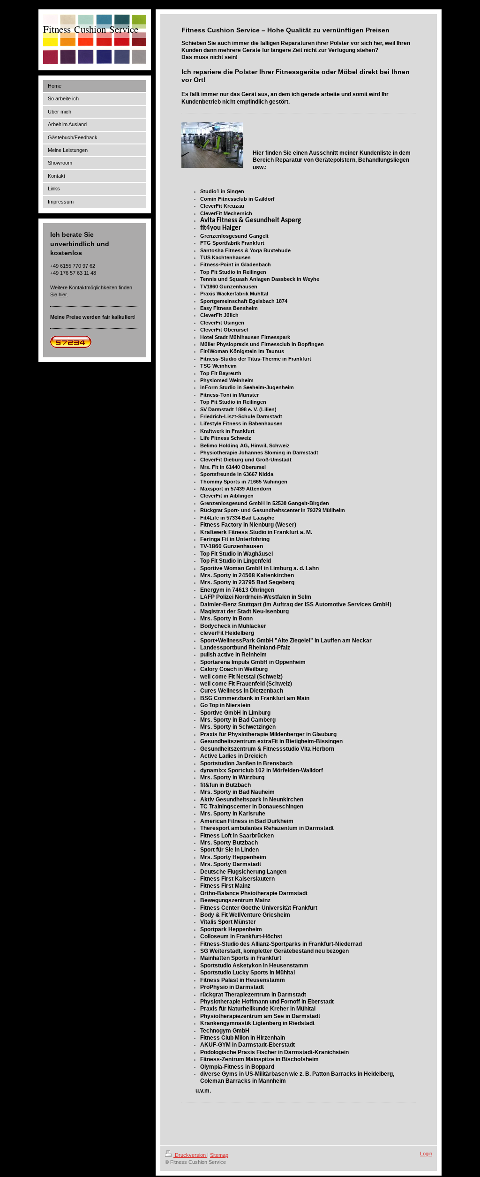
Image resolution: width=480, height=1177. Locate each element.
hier (63, 294)
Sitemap (219, 1155)
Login (426, 1153)
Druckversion (190, 1155)
